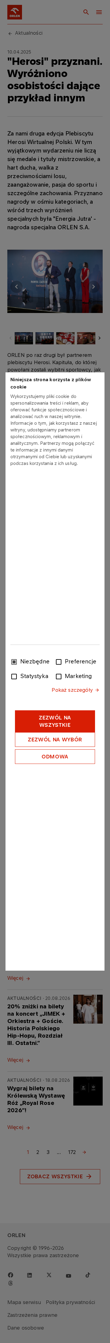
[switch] (60, 661)
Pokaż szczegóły (72, 690)
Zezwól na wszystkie (55, 721)
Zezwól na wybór (55, 740)
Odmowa (55, 757)
